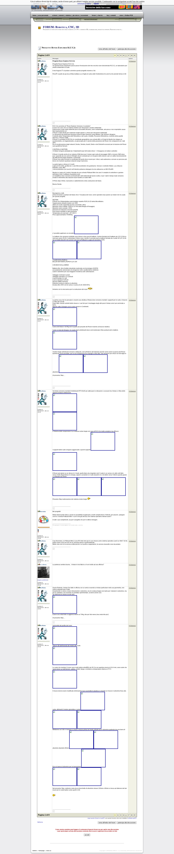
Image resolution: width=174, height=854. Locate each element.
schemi (54, 15)
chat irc (100, 15)
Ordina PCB (129, 15)
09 (134, 55)
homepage (42, 850)
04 (123, 55)
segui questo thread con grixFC (96, 818)
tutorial (61, 15)
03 (120, 55)
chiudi (96, 4)
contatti (113, 15)
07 (128, 55)
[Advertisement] (87, 39)
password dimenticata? (90, 19)
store (121, 15)
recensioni (84, 15)
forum (94, 15)
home (34, 15)
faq (108, 15)
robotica (68, 15)
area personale (43, 15)
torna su (40, 822)
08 (131, 55)
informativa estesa (84, 4)
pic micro (76, 15)
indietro (34, 850)
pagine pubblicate (43, 580)
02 (118, 55)
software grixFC (132, 818)
